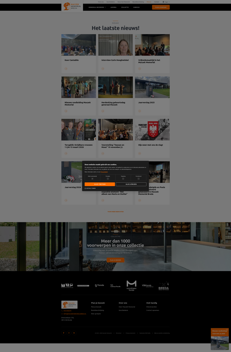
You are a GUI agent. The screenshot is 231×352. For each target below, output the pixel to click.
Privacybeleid (104, 172)
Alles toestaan (99, 184)
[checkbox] (108, 179)
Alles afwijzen (131, 184)
